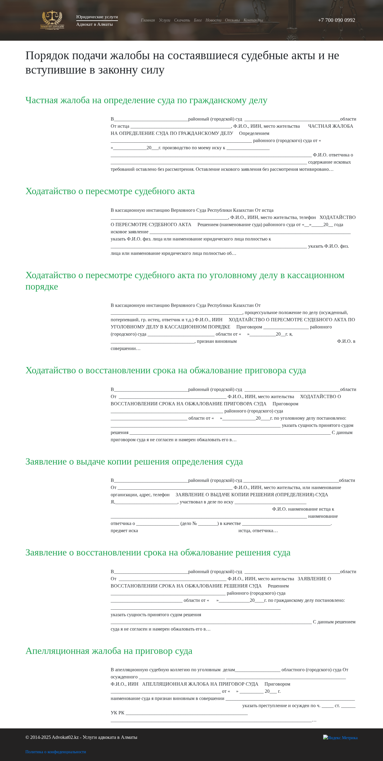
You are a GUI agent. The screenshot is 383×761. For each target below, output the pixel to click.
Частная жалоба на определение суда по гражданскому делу (146, 100)
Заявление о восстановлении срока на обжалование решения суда (158, 552)
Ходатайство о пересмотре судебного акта (110, 190)
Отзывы (232, 20)
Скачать (182, 20)
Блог (198, 20)
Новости (213, 20)
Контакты (253, 20)
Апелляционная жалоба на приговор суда (108, 650)
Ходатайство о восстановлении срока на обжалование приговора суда (165, 370)
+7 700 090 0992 (336, 20)
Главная (148, 20)
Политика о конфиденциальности (55, 752)
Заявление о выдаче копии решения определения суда (134, 461)
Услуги (164, 20)
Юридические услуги (97, 16)
